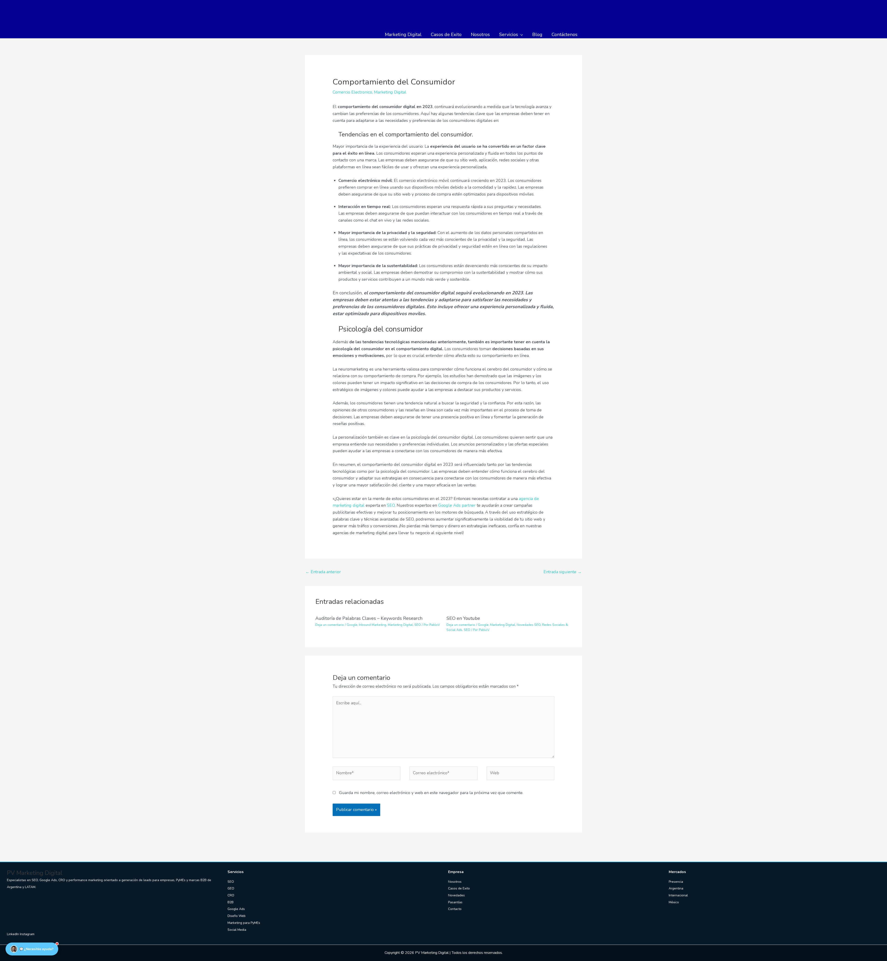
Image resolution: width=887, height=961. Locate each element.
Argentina (676, 888)
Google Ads (236, 909)
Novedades (456, 895)
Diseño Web (237, 916)
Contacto (455, 909)
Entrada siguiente (563, 572)
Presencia (676, 882)
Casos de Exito (459, 888)
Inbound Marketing (372, 625)
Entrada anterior (323, 572)
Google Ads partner (457, 505)
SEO (391, 505)
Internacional (678, 895)
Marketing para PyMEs (244, 923)
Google (352, 625)
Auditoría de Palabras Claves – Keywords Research (368, 618)
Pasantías (455, 902)
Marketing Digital (390, 92)
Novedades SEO (529, 625)
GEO (231, 888)
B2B (231, 902)
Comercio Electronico (352, 92)
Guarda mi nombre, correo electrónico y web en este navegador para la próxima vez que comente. (431, 792)
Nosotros (455, 882)
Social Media (237, 930)
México (674, 902)
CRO (231, 895)
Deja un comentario (329, 625)
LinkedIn (13, 934)
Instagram (27, 934)
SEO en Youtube (463, 618)
